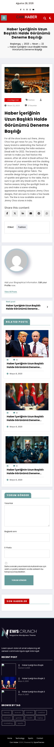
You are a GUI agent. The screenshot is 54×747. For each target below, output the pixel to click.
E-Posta (8, 547)
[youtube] (33, 9)
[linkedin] (23, 213)
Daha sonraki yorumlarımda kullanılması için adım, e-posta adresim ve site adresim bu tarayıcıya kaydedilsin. (25, 569)
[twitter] (15, 213)
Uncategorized (13, 100)
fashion (31, 100)
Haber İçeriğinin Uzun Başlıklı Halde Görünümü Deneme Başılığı (23, 307)
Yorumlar (8, 503)
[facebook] (7, 213)
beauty (7, 712)
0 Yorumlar (32, 105)
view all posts (10, 292)
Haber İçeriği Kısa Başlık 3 (33, 691)
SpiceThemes (39, 742)
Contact (40, 738)
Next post (10, 302)
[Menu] (4, 18)
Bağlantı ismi (10, 531)
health (29, 718)
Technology (20, 738)
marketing (8, 723)
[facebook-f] (20, 9)
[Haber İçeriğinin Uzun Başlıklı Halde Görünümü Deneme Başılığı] (27, 343)
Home (9, 738)
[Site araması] (45, 18)
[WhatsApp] (47, 213)
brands (18, 712)
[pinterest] (39, 213)
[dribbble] (27, 9)
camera (29, 712)
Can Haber (14, 742)
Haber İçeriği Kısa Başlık (32, 665)
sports (20, 723)
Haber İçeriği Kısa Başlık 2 (33, 678)
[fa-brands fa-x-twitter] (23, 9)
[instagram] (30, 9)
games (19, 718)
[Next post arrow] (47, 307)
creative (41, 712)
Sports (30, 738)
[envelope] (31, 213)
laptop (40, 718)
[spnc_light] (50, 18)
